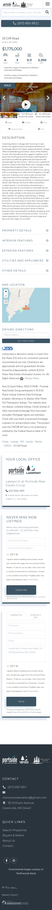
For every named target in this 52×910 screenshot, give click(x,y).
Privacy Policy (32, 378)
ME (22, 441)
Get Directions (26, 341)
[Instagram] (14, 861)
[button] (47, 12)
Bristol (38, 441)
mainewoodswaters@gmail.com (24, 797)
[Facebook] (7, 861)
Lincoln (29, 441)
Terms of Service (31, 712)
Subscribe (21, 590)
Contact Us (10, 499)
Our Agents (22, 499)
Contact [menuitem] (7, 846)
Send (21, 701)
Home (5, 441)
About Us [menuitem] (8, 840)
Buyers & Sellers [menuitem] (13, 835)
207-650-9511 (16, 490)
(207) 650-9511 (28, 23)
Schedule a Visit (35, 616)
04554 (7, 445)
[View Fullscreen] (6, 302)
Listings (14, 441)
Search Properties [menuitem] (14, 830)
